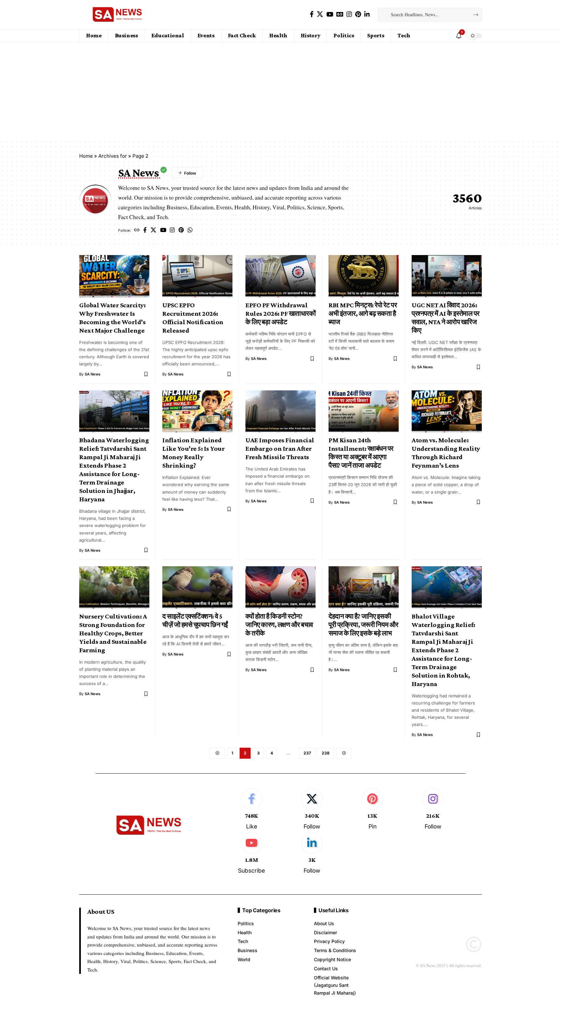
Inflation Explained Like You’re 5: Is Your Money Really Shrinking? (193, 452)
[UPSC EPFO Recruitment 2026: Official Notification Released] (197, 276)
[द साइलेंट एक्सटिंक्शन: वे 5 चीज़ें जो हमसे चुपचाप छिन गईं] (197, 587)
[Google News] (340, 14)
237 (307, 753)
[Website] (136, 231)
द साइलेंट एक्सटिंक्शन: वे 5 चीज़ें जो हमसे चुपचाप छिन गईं (195, 620)
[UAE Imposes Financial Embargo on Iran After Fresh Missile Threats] (280, 411)
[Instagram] (349, 14)
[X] (320, 14)
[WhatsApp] (190, 231)
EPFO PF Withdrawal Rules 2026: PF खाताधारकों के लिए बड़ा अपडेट (280, 313)
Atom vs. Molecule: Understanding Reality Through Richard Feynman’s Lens (446, 452)
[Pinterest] (358, 14)
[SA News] (117, 14)
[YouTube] (330, 14)
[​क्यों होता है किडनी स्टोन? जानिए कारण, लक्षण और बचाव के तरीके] (280, 587)
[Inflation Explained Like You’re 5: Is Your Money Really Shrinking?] (197, 411)
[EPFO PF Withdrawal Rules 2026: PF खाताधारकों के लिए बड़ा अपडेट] (280, 276)
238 (326, 753)
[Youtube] (251, 853)
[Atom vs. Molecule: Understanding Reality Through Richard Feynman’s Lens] (447, 411)
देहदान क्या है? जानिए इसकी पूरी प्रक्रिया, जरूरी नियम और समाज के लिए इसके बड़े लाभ (363, 624)
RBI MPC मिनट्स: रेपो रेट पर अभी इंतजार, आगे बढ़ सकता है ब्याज (363, 313)
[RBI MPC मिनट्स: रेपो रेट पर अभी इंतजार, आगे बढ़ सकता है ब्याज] (364, 276)
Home (86, 156)
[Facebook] (311, 14)
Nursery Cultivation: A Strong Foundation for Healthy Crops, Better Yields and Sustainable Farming (113, 633)
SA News (92, 374)
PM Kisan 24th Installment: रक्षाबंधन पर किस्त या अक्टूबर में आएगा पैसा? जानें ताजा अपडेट (361, 452)
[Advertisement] (280, 90)
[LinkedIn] (367, 14)
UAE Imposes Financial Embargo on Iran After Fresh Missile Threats (279, 448)
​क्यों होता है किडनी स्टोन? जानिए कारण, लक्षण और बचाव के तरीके (279, 624)
